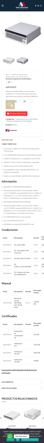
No (18, 439)
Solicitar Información (18, 113)
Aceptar (10, 439)
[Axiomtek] (11, 130)
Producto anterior (7, 82)
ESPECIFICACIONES (9, 388)
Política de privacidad (30, 439)
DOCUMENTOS (7, 382)
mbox (15, 125)
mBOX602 (32, 426)
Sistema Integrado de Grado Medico (18, 79)
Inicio (7, 75)
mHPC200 (12, 426)
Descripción (7, 140)
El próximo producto (11, 82)
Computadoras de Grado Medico (17, 77)
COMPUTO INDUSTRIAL (19, 75)
